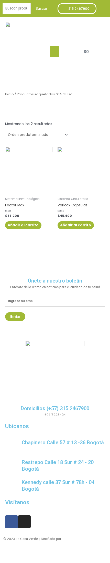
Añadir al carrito (23, 225)
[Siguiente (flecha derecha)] (16, 560)
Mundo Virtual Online (78, 539)
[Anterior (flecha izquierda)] (5, 560)
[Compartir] (16, 554)
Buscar (41, 8)
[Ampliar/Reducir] (39, 554)
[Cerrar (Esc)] (5, 554)
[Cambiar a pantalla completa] (28, 554)
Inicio (9, 94)
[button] (54, 51)
